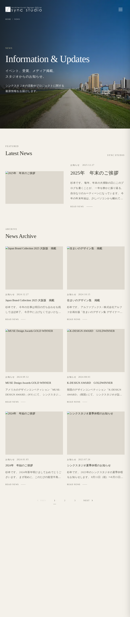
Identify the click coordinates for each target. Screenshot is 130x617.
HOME (8, 19)
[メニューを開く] (120, 9)
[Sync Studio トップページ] (23, 9)
